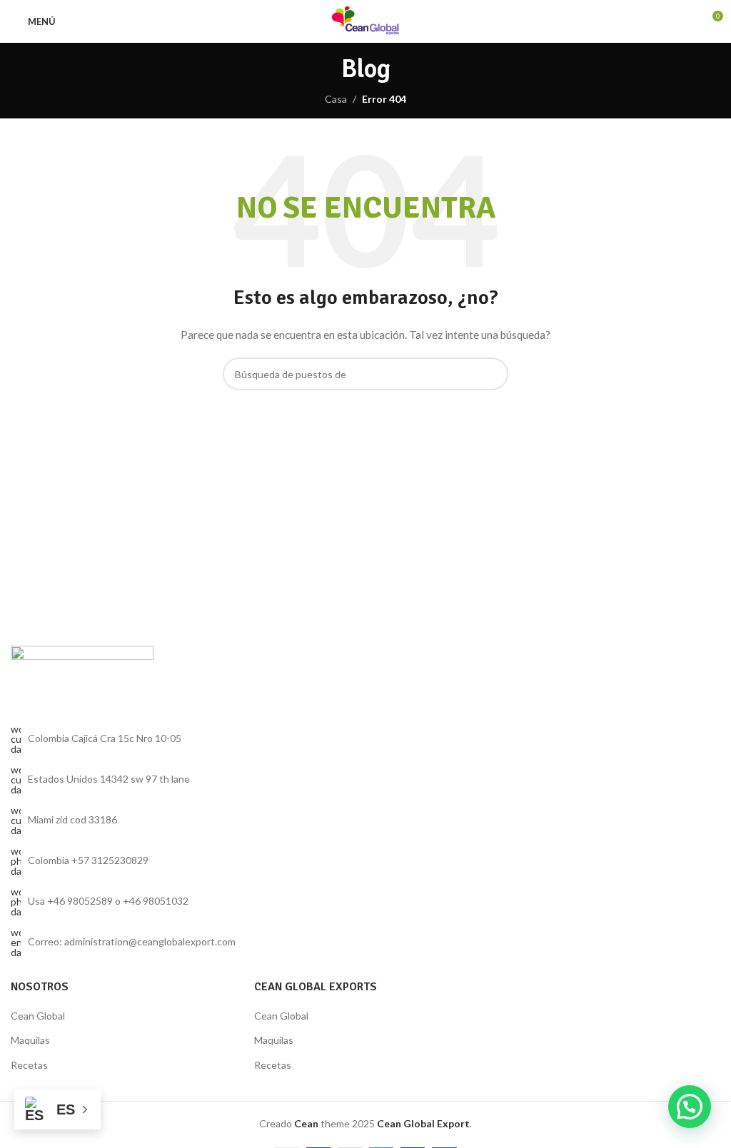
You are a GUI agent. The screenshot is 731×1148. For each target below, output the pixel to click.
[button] (689, 1106)
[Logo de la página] (365, 20)
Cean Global (38, 1016)
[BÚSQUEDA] (491, 373)
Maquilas (30, 1040)
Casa (336, 99)
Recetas (29, 1065)
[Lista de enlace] (183, 861)
